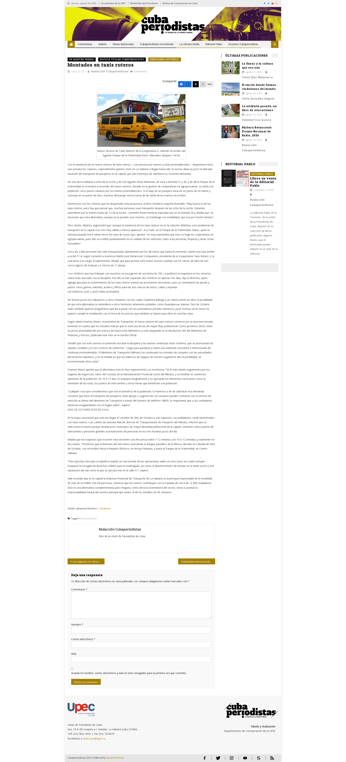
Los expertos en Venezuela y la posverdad (88, 561)
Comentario (79, 589)
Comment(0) (140, 71)
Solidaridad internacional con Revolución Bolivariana (198, 561)
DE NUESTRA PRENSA (81, 59)
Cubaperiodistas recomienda (156, 44)
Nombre (77, 624)
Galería (102, 44)
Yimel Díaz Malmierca (257, 77)
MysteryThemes (115, 757)
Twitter (217, 759)
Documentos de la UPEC (113, 3)
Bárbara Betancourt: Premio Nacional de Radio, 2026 (257, 131)
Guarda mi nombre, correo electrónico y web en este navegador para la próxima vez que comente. (129, 673)
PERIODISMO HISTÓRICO (164, 59)
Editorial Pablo (213, 44)
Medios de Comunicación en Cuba (180, 3)
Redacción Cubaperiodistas (109, 71)
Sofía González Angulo (258, 98)
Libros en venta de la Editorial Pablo (263, 181)
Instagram (231, 759)
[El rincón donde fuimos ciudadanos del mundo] (230, 89)
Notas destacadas (123, 44)
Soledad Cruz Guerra (256, 120)
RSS (270, 759)
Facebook (204, 759)
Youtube (245, 759)
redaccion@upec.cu (94, 738)
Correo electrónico (83, 639)
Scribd (257, 759)
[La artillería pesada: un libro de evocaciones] (230, 110)
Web (73, 653)
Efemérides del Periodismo (144, 3)
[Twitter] (196, 84)
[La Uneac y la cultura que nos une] (230, 67)
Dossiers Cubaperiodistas (243, 44)
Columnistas (85, 44)
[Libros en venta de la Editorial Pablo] (235, 178)
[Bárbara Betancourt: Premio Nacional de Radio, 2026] (230, 131)
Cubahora (104, 508)
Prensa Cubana (87, 518)
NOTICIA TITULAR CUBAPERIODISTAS (122, 59)
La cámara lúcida (189, 44)
